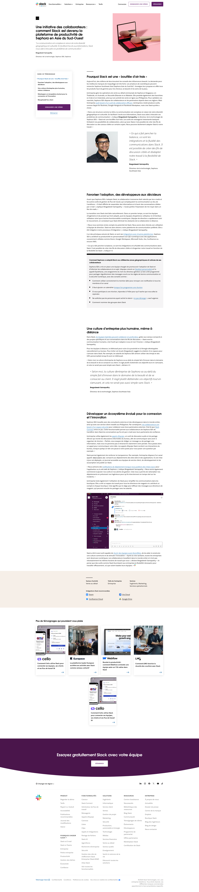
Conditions (67, 880)
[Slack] (41, 4)
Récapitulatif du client (45, 100)
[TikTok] (162, 784)
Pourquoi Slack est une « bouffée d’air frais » (53, 79)
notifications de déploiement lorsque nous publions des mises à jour (128, 467)
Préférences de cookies (81, 880)
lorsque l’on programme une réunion (128, 287)
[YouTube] (158, 784)
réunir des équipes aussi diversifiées (127, 553)
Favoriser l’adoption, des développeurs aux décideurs (53, 83)
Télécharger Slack (42, 880)
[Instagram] (145, 784)
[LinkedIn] (140, 784)
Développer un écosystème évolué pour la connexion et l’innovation (52, 95)
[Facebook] (149, 784)
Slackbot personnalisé (143, 269)
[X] (154, 784)
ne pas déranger (140, 298)
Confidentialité (57, 880)
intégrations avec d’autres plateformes (138, 234)
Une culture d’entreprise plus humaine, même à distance (51, 89)
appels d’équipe (118, 436)
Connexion (122, 4)
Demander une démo (139, 4)
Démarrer (157, 4)
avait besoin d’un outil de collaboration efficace (114, 103)
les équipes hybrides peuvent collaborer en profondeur (117, 337)
